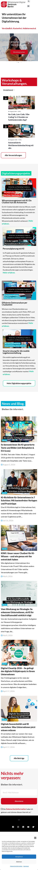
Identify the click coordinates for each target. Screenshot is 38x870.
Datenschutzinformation (16, 866)
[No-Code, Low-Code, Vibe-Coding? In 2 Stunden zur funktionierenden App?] (21, 102)
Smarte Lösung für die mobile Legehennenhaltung (16, 352)
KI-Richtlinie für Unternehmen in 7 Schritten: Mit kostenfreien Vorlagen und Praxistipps (19, 500)
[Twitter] (33, 827)
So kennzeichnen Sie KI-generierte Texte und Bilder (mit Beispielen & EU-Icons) (17, 447)
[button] (35, 838)
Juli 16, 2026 (7, 520)
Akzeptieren (19, 856)
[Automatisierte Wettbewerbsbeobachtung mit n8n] (21, 131)
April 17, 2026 (8, 691)
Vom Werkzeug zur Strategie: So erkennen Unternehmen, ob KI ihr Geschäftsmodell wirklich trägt (17, 612)
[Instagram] (18, 827)
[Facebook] (13, 827)
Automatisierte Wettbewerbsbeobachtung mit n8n (20, 145)
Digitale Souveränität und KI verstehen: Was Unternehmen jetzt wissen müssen (18, 727)
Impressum (26, 866)
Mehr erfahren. (9, 273)
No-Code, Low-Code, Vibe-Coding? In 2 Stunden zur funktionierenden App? (19, 117)
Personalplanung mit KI (13, 248)
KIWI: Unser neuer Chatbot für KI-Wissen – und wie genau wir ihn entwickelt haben (18, 556)
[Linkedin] (23, 827)
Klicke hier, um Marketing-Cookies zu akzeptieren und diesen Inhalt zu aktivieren (19, 188)
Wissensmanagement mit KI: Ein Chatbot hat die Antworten (17, 201)
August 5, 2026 (8, 464)
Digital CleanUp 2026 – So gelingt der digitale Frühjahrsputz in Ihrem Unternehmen (18, 671)
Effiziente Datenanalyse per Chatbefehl (14, 303)
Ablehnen (19, 862)
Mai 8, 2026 (7, 576)
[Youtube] (28, 827)
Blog (4, 440)
